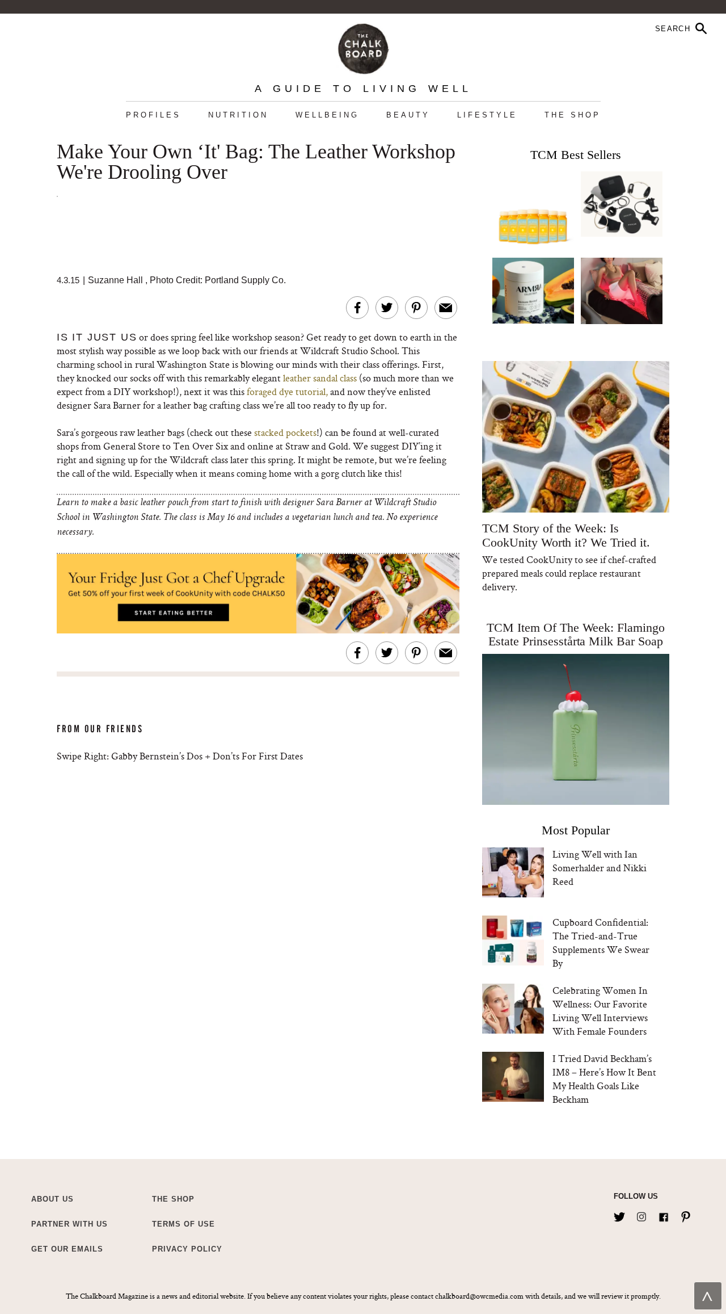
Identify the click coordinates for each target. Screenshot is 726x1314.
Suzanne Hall (115, 280)
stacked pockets (284, 432)
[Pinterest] (685, 1214)
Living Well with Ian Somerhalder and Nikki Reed (599, 867)
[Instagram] (641, 1214)
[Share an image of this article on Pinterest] (416, 307)
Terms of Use (183, 1224)
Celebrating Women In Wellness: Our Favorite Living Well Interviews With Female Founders (600, 1011)
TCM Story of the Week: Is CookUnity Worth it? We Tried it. (565, 535)
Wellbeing (327, 115)
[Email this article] (445, 307)
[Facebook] (663, 1214)
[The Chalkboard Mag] (363, 46)
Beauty (408, 115)
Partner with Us (69, 1224)
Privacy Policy (187, 1249)
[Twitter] (619, 1214)
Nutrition (238, 115)
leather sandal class (320, 377)
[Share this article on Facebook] (357, 307)
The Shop (572, 115)
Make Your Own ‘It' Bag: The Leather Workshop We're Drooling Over (256, 162)
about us (52, 1199)
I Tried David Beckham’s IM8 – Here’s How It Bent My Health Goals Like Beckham (604, 1079)
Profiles (153, 115)
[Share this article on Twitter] (386, 307)
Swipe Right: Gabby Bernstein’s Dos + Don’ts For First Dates (180, 755)
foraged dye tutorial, (287, 391)
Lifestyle (487, 115)
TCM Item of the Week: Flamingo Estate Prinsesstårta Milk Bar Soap (576, 634)
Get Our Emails (67, 1249)
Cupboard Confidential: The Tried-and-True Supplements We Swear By (600, 942)
